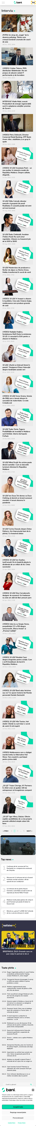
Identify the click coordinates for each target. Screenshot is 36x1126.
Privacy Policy (22, 1123)
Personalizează (18, 1118)
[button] (33, 1090)
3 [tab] (17, 960)
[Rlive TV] (32, 2)
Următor (29, 831)
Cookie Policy (11, 1123)
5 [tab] (21, 960)
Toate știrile (8, 967)
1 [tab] (13, 960)
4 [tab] (19, 960)
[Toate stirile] (6, 2)
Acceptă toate (18, 1107)
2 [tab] (15, 960)
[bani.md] (18, 2)
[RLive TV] (8, 925)
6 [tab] (23, 960)
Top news (6, 859)
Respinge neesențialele (18, 1112)
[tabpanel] (18, 943)
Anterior (5, 831)
